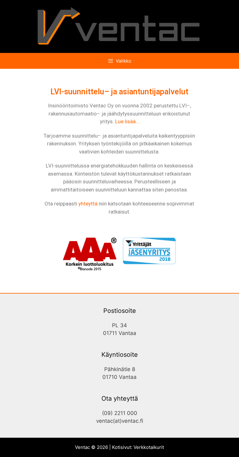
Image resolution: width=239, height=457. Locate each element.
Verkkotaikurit (149, 447)
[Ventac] (119, 26)
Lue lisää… (127, 121)
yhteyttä (87, 203)
